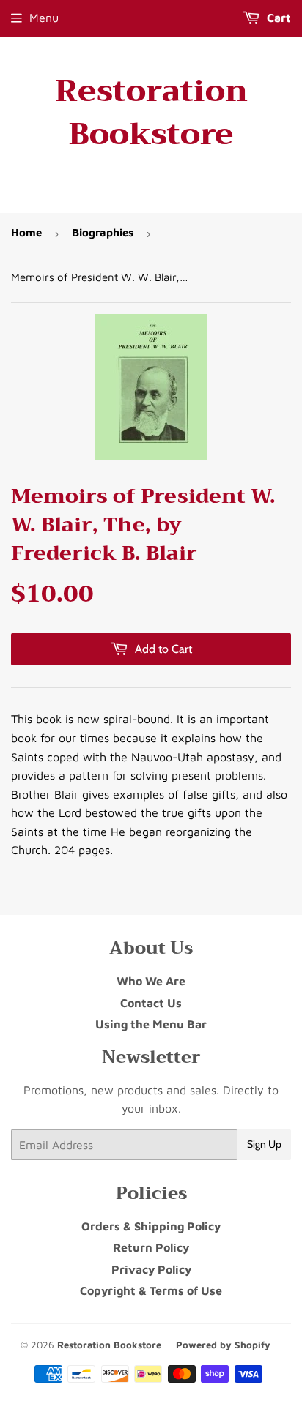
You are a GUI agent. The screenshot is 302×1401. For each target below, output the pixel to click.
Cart (277, 17)
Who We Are (151, 980)
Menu (44, 17)
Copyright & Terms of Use (151, 1290)
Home (26, 232)
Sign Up (264, 1144)
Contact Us (151, 1002)
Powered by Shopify (223, 1344)
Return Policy (151, 1247)
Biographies (102, 232)
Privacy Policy (151, 1269)
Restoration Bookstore (151, 113)
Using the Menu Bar (151, 1024)
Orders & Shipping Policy (151, 1226)
